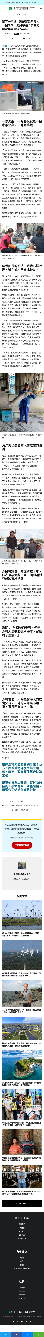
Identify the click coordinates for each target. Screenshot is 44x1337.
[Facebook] (13, 1321)
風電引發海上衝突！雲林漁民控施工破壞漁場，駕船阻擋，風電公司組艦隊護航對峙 (22, 786)
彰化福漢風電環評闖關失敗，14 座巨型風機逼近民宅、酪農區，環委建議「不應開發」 (21, 1124)
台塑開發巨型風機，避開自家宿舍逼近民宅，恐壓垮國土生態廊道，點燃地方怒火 (21, 974)
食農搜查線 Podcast (22, 1269)
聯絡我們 (22, 1228)
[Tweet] (18, 38)
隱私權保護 (22, 1239)
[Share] (12, 38)
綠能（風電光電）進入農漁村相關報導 (24, 805)
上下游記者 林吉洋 (7, 34)
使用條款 (22, 1235)
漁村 (22, 801)
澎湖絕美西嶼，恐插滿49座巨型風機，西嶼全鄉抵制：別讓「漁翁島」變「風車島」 (21, 1084)
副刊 (22, 1265)
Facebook (22, 1295)
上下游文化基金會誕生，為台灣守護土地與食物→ (22, 3)
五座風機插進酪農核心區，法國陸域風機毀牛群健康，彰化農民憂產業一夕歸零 (21, 1159)
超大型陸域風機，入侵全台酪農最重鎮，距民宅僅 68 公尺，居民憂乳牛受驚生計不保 (21, 1192)
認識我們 (22, 1224)
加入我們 (22, 1231)
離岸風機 (14, 810)
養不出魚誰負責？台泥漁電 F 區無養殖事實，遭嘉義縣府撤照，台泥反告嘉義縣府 (21, 1044)
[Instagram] (17, 1321)
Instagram (22, 1298)
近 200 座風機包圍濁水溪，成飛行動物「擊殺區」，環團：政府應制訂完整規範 (20, 934)
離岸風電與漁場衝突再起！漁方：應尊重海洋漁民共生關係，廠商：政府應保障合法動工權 (22, 770)
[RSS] (26, 1321)
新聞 (22, 1258)
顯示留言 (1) (21, 1203)
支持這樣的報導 (22, 845)
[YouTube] (22, 1321)
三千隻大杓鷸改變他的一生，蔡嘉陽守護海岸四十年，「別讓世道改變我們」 (21, 1011)
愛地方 (16, 34)
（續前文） (6, 46)
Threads (22, 1291)
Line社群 (22, 1288)
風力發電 (25, 810)
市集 (22, 1261)
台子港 (13, 801)
